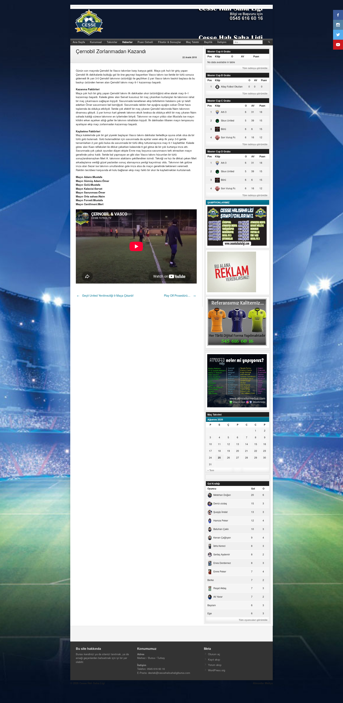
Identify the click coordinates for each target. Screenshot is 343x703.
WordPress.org (216, 670)
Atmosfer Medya (263, 683)
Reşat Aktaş (219, 588)
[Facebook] (338, 15)
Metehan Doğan (222, 494)
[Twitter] (338, 35)
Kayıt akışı (214, 659)
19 (228, 450)
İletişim (221, 42)
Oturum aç (214, 654)
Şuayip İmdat (220, 512)
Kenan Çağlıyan (222, 537)
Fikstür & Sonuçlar (169, 42)
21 (246, 450)
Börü (223, 129)
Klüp (217, 56)
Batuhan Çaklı (221, 529)
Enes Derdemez (222, 563)
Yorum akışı (215, 665)
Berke (210, 580)
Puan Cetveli (145, 42)
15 (255, 444)
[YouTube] (338, 45)
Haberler (127, 42)
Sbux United (227, 120)
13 (237, 444)
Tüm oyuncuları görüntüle (253, 620)
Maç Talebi (192, 42)
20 (237, 450)
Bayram (211, 605)
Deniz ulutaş (220, 503)
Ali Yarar (218, 596)
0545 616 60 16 (156, 669)
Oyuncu (211, 488)
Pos (209, 56)
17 (210, 450)
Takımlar (112, 42)
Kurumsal (96, 42)
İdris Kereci (219, 545)
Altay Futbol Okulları (232, 86)
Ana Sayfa (79, 42)
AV (242, 56)
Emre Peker (219, 571)
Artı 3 (223, 111)
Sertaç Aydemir (221, 554)
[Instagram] (338, 25)
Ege (209, 613)
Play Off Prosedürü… (180, 295)
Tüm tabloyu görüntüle (255, 68)
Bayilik (208, 42)
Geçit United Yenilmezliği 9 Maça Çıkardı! (105, 295)
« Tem (210, 470)
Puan (256, 56)
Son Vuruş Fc (228, 137)
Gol (253, 488)
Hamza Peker (220, 520)
